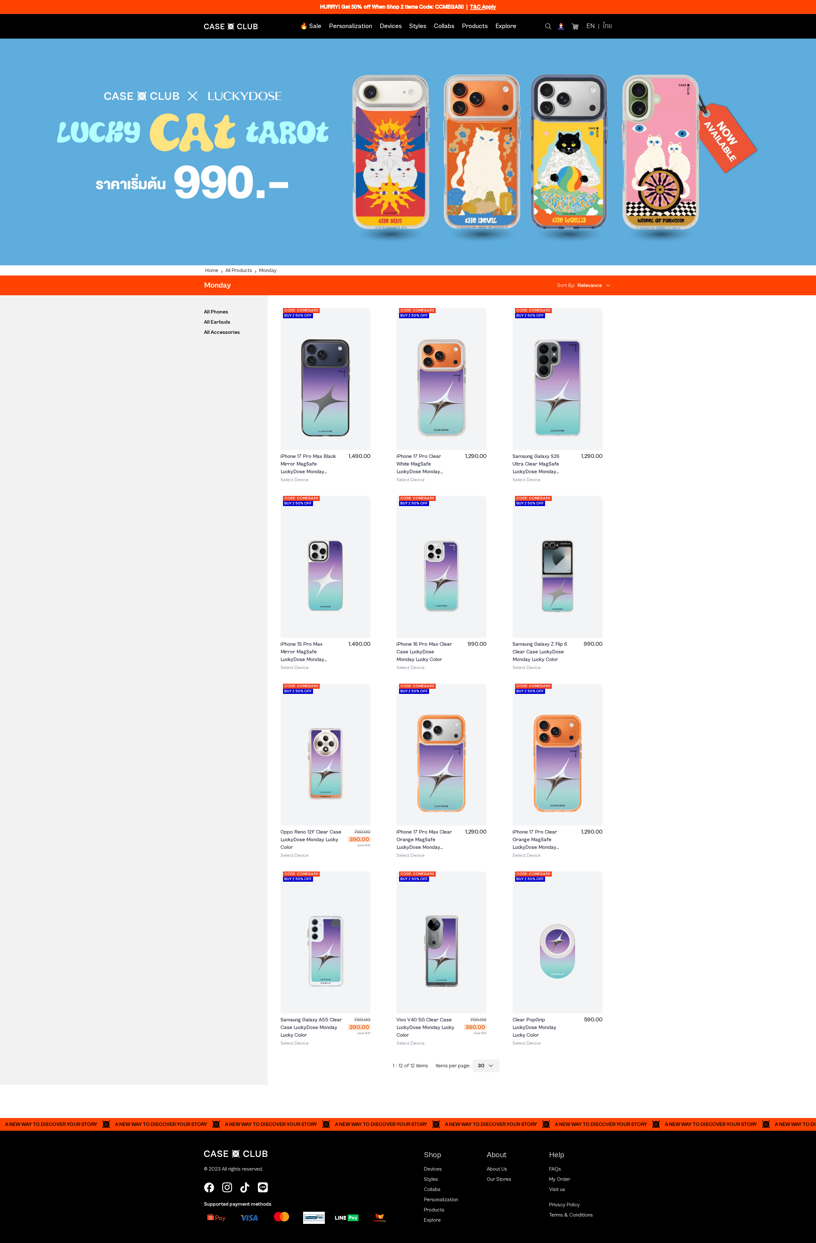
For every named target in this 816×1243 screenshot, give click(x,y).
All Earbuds (217, 322)
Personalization (350, 26)
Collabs (444, 26)
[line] (263, 1187)
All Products (238, 270)
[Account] (561, 26)
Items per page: (453, 1066)
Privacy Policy (564, 1205)
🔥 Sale (310, 26)
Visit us (557, 1189)
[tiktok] (245, 1187)
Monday (268, 270)
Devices (391, 26)
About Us (497, 1169)
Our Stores (499, 1179)
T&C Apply (483, 6)
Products (475, 26)
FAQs (555, 1169)
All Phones (216, 312)
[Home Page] (231, 26)
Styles (417, 26)
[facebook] (209, 1187)
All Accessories (222, 332)
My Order (559, 1179)
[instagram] (227, 1187)
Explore (505, 26)
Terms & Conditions (571, 1215)
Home (211, 270)
